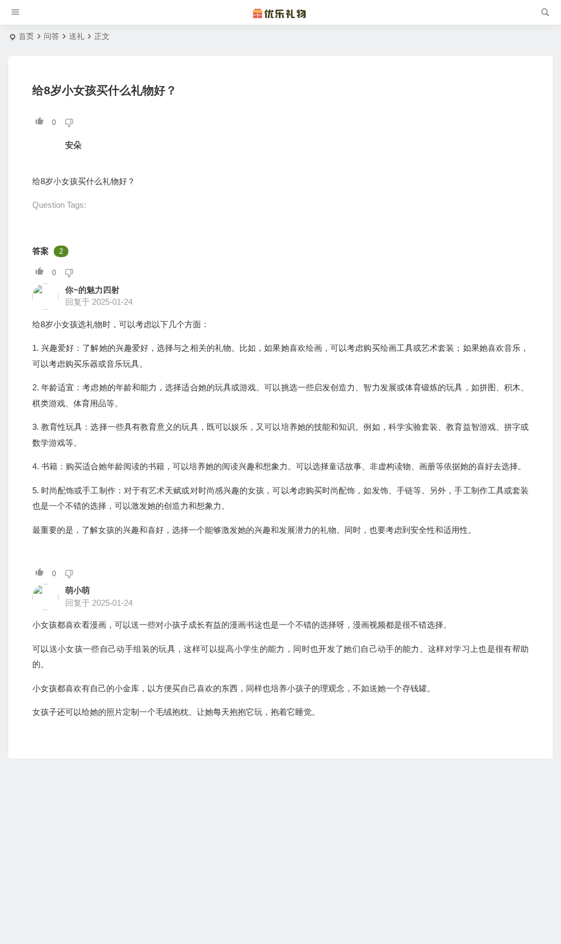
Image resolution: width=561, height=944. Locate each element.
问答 (51, 36)
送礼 (76, 36)
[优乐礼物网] (280, 12)
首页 (26, 36)
